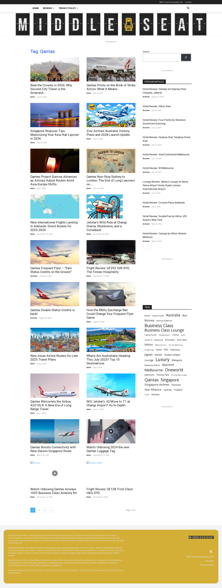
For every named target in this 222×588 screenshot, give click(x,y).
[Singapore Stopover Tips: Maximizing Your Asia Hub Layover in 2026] (54, 115)
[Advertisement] (167, 279)
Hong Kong (149, 350)
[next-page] (51, 510)
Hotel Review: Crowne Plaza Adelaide (164, 202)
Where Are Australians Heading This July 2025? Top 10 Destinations (108, 359)
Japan (149, 354)
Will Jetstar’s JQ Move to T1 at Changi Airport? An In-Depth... (108, 403)
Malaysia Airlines (152, 365)
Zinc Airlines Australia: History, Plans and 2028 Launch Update (108, 133)
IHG (166, 349)
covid (183, 335)
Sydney (168, 389)
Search (146, 51)
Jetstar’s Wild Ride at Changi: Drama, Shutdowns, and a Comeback (107, 226)
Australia (173, 315)
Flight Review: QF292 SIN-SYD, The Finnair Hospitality (108, 270)
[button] (188, 8)
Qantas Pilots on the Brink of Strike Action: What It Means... (111, 87)
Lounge (149, 360)
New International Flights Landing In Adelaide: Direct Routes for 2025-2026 (54, 226)
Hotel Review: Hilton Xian (157, 106)
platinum (149, 374)
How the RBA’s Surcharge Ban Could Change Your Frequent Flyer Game (110, 313)
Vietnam (155, 394)
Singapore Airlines (157, 384)
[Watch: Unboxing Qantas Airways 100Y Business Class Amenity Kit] (54, 473)
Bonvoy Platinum (164, 320)
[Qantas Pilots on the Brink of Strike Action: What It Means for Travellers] (111, 69)
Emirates (170, 339)
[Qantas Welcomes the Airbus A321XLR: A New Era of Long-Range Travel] (54, 385)
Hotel (159, 349)
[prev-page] (144, 248)
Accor (147, 315)
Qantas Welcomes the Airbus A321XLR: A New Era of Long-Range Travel (51, 405)
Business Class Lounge (164, 330)
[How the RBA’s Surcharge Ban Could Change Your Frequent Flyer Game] (111, 294)
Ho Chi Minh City (176, 345)
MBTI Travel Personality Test (171, 2)
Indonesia (175, 349)
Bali (184, 315)
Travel (147, 395)
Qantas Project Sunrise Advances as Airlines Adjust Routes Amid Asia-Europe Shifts (53, 180)
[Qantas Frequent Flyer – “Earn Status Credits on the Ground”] (54, 252)
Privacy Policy (67, 8)
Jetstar (158, 354)
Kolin (32, 97)
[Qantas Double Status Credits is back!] (54, 294)
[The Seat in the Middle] (111, 24)
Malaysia (177, 360)
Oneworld (174, 370)
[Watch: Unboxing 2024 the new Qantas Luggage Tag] (111, 431)
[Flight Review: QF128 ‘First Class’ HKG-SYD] (111, 473)
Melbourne (154, 370)
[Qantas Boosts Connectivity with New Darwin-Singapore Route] (54, 431)
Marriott (168, 364)
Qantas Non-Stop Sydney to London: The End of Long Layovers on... (111, 180)
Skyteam (176, 384)
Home (35, 8)
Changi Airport (164, 335)
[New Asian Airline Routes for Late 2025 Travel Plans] (54, 340)
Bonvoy (149, 320)
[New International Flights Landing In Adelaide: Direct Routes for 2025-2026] (54, 206)
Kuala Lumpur (172, 354)
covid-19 (148, 340)
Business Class (159, 325)
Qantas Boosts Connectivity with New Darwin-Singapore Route (53, 449)
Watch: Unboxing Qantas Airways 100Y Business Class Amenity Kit (53, 491)
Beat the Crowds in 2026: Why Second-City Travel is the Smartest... (51, 89)
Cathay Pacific (151, 335)
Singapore (170, 380)
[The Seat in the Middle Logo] (201, 537)
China (175, 334)
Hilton (149, 344)
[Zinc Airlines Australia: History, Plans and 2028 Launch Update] (111, 115)
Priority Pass (162, 374)
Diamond (158, 340)
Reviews (47, 8)
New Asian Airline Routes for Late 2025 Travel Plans (54, 357)
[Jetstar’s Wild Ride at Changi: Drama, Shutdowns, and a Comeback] (111, 206)
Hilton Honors (161, 345)
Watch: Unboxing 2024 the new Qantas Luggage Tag (108, 449)
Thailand (178, 389)
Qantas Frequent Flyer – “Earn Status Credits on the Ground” (51, 270)
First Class (182, 339)
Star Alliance (153, 389)
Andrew (33, 276)
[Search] (186, 57)
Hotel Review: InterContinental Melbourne (166, 154)
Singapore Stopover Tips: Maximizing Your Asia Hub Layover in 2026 (54, 134)
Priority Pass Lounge (179, 375)
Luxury (163, 359)
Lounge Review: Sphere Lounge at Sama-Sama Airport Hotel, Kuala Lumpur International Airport (166, 185)
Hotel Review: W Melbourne (158, 168)
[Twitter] (211, 552)
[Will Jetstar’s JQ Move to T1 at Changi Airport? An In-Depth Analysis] (111, 385)
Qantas (152, 379)
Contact (188, 2)
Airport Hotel (158, 315)
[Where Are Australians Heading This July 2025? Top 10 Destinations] (111, 340)
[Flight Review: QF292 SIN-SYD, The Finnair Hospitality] (111, 252)
